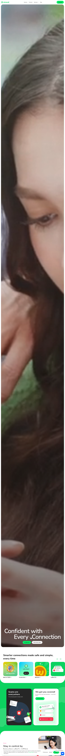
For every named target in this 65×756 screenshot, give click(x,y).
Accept (56, 752)
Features (25, 2)
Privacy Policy (31, 752)
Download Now (40, 698)
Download (60, 2)
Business (35, 2)
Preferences (45, 752)
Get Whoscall (26, 642)
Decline (50, 752)
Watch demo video (37, 642)
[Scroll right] (60, 659)
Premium (30, 2)
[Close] (60, 752)
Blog (41, 2)
